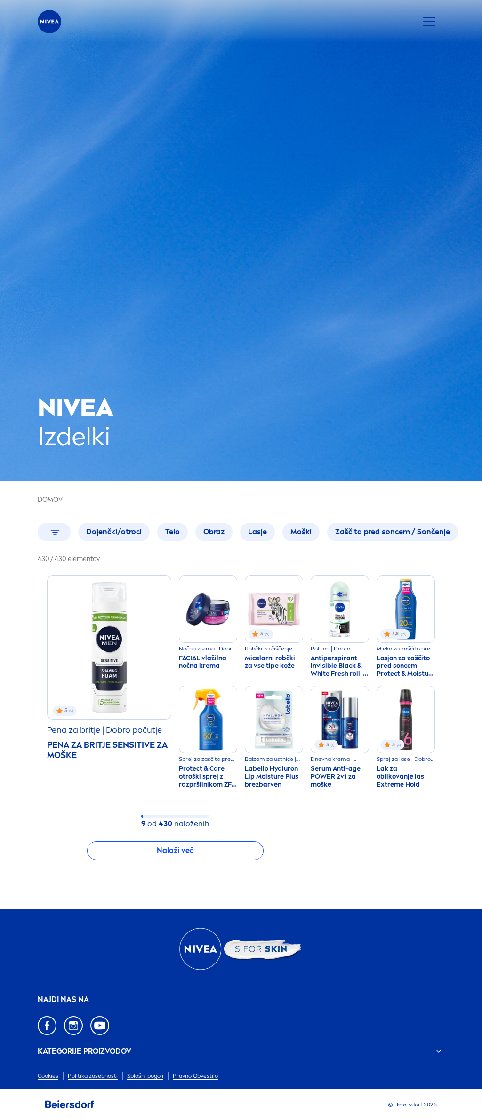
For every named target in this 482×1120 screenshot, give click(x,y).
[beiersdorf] (69, 1104)
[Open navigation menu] (429, 22)
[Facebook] (47, 1025)
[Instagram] (73, 1025)
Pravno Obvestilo (195, 1076)
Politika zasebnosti (93, 1076)
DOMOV (50, 500)
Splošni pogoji (145, 1076)
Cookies (48, 1076)
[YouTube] (99, 1025)
